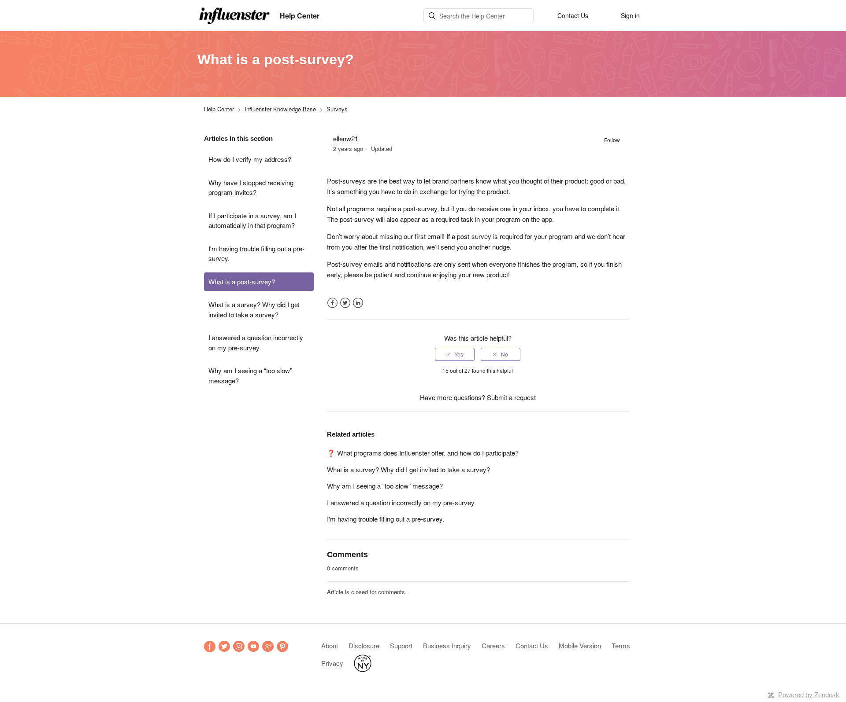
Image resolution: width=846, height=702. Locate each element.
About (329, 645)
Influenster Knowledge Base (280, 109)
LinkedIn (358, 303)
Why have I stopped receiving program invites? (250, 187)
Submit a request (511, 397)
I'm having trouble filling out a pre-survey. (256, 253)
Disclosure (364, 645)
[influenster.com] (235, 14)
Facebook (332, 303)
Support (401, 645)
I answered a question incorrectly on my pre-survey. (255, 342)
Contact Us (532, 645)
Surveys (337, 109)
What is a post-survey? (241, 281)
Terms (621, 645)
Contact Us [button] (572, 15)
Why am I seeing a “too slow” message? (250, 375)
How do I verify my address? (249, 159)
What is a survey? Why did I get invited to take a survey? (254, 309)
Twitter (345, 303)
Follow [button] (612, 139)
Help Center (219, 109)
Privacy (332, 663)
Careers (493, 645)
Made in (362, 663)
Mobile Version (580, 645)
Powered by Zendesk (808, 694)
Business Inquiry (447, 645)
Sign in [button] (630, 15)
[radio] (455, 354)
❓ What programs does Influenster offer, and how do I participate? (423, 452)
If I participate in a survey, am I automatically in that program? (252, 220)
